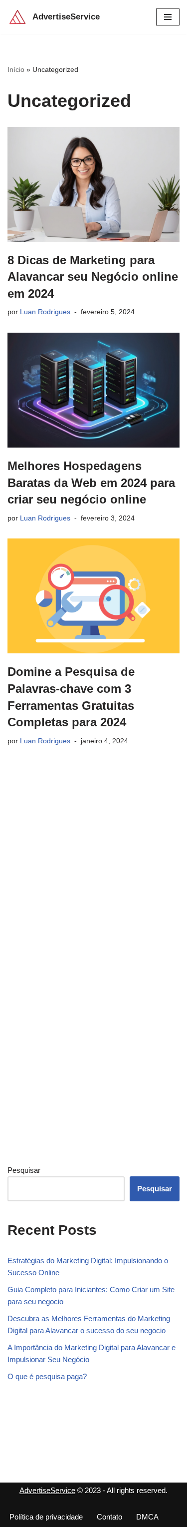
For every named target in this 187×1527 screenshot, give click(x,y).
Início (15, 69)
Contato (109, 1517)
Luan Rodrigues (45, 312)
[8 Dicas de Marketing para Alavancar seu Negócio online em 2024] (93, 184)
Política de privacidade (46, 1517)
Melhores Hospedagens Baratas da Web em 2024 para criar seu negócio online (91, 482)
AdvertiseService (47, 1490)
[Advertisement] (82, 991)
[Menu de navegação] (168, 16)
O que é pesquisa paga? (47, 1376)
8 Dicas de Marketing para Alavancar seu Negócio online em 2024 (92, 276)
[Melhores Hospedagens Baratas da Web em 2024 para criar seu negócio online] (93, 390)
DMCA (147, 1517)
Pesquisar (23, 1170)
